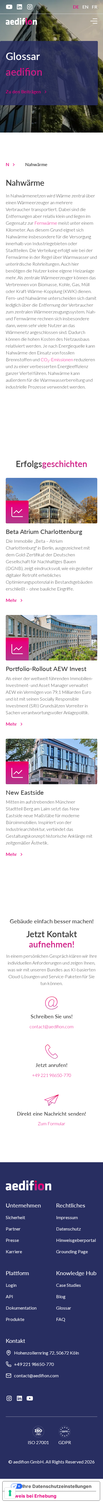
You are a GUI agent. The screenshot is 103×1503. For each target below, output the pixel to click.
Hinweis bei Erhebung (31, 1496)
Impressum (67, 1217)
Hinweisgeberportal (76, 1240)
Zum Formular (51, 1123)
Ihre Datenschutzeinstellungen (57, 1486)
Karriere (14, 1251)
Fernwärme (45, 223)
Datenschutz (68, 1228)
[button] (93, 21)
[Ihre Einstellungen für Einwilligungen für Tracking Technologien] (10, 1493)
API (9, 1296)
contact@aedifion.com (51, 1026)
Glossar (63, 1307)
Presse (12, 1240)
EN (85, 6)
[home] (21, 21)
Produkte (15, 1319)
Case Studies (68, 1285)
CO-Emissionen (57, 359)
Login (11, 1285)
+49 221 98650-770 (51, 1075)
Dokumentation (21, 1307)
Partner (13, 1228)
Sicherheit (15, 1217)
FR (94, 6)
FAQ (60, 1319)
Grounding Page (72, 1251)
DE (76, 6)
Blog (61, 1296)
